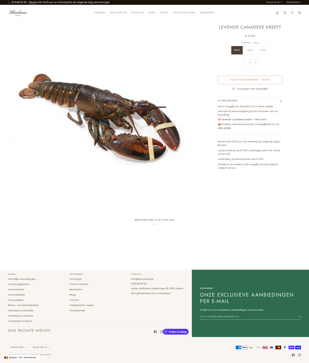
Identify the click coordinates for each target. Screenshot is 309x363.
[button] (118, 13)
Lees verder (224, 127)
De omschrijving (227, 101)
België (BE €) (273, 2)
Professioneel (77, 310)
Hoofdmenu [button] (76, 274)
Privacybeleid (15, 300)
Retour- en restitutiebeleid (23, 305)
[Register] (296, 316)
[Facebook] (155, 331)
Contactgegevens (18, 284)
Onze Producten (79, 284)
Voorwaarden (16, 289)
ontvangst (76, 279)
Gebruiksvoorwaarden (21, 310)
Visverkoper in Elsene (20, 321)
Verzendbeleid (16, 294)
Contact (74, 300)
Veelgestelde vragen (82, 305)
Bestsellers (76, 289)
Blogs (73, 294)
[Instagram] (161, 331)
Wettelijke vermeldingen (22, 279)
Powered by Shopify (40, 355)
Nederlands (293, 2)
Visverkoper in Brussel (20, 315)
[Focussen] (14, 201)
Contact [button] (136, 274)
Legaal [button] (12, 274)
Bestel (32, 2)
